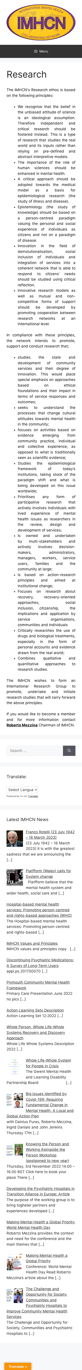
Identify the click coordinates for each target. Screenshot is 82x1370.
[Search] (69, 751)
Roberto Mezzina (22, 725)
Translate (33, 796)
